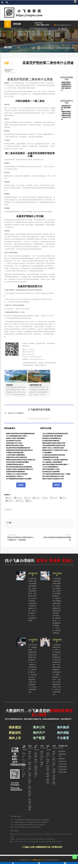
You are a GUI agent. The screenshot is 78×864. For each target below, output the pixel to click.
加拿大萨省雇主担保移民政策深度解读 (17, 462)
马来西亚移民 (54, 777)
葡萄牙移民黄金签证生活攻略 (14, 445)
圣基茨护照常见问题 (49, 48)
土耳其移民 (54, 764)
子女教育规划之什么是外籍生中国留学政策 (55, 460)
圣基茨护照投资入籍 (35, 385)
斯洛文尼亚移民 (29, 794)
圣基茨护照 (41, 48)
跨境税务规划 (62, 767)
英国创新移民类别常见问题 (50, 457)
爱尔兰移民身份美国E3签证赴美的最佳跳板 (19, 467)
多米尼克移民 (47, 768)
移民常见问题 (7, 71)
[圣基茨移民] (15, 376)
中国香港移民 (54, 771)
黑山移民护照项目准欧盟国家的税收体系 (18, 448)
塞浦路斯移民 (29, 808)
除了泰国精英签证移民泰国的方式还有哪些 (18, 479)
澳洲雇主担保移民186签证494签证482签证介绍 (20, 460)
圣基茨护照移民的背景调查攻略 (66, 83)
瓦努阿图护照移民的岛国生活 (14, 464)
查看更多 (21, 485)
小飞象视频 (23, 774)
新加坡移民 (54, 753)
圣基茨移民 (9, 385)
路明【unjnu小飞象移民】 (16, 413)
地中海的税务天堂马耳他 (13, 441)
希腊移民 (29, 763)
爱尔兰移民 (29, 758)
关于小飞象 (23, 768)
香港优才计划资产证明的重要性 (15, 438)
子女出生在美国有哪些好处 (50, 467)
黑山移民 (29, 787)
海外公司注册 (62, 764)
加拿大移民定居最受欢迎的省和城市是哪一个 (55, 464)
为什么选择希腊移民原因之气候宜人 (16, 436)
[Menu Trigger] (75, 1)
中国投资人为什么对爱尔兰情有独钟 (16, 474)
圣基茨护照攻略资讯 (66, 78)
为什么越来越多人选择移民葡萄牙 (52, 462)
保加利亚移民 (29, 801)
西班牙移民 (29, 775)
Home (33, 48)
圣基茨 (6, 83)
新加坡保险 (61, 751)
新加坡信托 (61, 759)
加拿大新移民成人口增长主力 (14, 476)
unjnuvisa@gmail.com (63, 25)
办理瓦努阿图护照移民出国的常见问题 (53, 445)
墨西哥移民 (41, 764)
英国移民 (29, 752)
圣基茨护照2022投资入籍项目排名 (66, 88)
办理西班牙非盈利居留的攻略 (14, 453)
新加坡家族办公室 (62, 755)
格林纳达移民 (47, 781)
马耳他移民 (29, 769)
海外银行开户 (62, 761)
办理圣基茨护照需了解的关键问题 (66, 107)
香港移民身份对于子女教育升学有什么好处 (55, 450)
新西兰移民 (35, 761)
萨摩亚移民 (35, 774)
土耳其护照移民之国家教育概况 (15, 455)
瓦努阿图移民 (35, 768)
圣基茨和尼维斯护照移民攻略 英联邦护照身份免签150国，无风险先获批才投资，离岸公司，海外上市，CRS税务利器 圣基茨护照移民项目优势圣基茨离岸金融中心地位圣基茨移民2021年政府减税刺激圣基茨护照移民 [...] (15, 394)
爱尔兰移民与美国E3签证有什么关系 (53, 476)
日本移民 (54, 759)
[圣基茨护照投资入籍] (39, 376)
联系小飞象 (23, 755)
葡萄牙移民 (29, 782)
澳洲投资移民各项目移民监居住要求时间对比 (19, 450)
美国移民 (41, 752)
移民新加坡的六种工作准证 (14, 443)
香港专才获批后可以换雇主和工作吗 (53, 479)
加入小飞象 (23, 761)
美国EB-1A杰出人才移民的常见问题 (53, 448)
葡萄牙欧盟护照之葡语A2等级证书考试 (53, 443)
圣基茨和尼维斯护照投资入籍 (41, 154)
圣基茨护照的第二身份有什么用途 (66, 117)
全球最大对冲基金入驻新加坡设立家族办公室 (19, 469)
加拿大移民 (41, 758)
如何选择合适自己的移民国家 (51, 472)
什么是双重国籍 (47, 453)
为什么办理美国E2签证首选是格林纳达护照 (55, 433)
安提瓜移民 (47, 755)
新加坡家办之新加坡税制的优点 (51, 438)
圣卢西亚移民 (47, 774)
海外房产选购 (62, 772)
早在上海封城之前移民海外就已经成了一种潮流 (56, 474)
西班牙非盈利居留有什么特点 (51, 469)
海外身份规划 (62, 769)
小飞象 (8, 522)
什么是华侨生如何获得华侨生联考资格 (53, 455)
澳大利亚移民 (35, 755)
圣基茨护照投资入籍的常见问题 (66, 112)
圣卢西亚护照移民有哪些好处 (51, 441)
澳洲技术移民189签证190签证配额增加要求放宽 (20, 433)
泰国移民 (54, 783)
